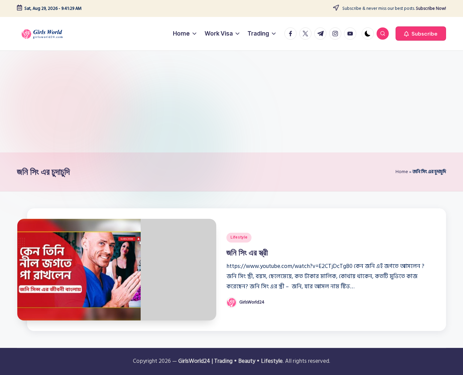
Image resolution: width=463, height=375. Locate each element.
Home (402, 171)
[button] (421, 33)
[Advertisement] (231, 101)
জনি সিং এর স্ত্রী (247, 252)
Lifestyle (238, 237)
